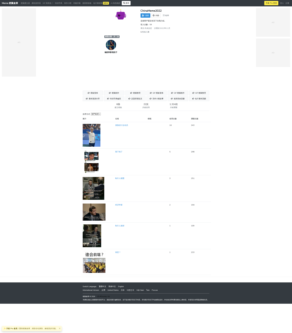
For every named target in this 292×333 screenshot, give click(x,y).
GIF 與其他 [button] (47, 3)
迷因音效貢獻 (179, 98)
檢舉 (167, 15)
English (121, 286)
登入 (282, 3)
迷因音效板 (86, 3)
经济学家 (119, 205)
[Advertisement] (146, 71)
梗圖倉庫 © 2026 (89, 296)
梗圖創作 (115, 93)
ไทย (147, 290)
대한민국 (130, 290)
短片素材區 (100, 3)
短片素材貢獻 (200, 98)
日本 (123, 290)
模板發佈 (94, 93)
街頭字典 (58, 3)
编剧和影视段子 (111, 52)
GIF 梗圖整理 (200, 93)
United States (113, 290)
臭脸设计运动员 (121, 125)
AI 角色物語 (115, 3)
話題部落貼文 (136, 98)
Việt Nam (140, 290)
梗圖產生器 (25, 3)
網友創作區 (36, 3)
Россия (155, 290)
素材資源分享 (94, 98)
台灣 (103, 290)
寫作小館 (67, 3)
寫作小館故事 (157, 98)
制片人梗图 (119, 178)
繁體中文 (102, 286)
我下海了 (119, 152)
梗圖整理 (136, 93)
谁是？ (118, 252)
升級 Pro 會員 (271, 3)
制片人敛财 (119, 226)
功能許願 (77, 3)
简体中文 (112, 286)
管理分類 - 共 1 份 (112, 36)
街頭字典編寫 (115, 98)
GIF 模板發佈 (157, 93)
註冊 (287, 3)
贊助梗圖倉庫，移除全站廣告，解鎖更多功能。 (30, 328)
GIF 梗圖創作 (178, 93)
